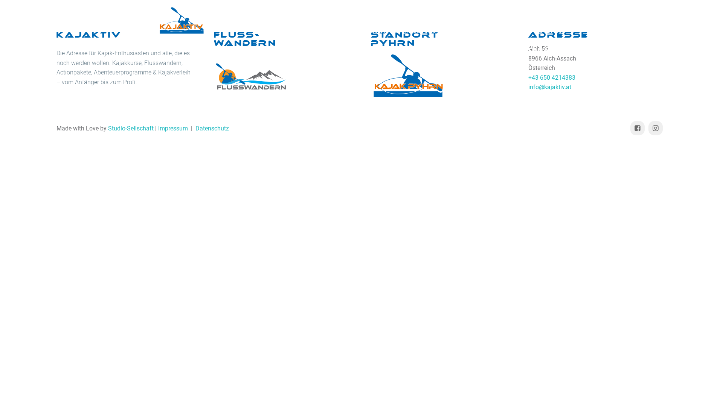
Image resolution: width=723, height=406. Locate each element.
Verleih (227, 49)
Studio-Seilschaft (131, 128)
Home (128, 49)
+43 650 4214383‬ (544, 31)
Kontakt (588, 49)
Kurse (173, 49)
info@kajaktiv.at (486, 31)
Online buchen (380, 49)
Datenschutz (212, 128)
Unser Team (524, 49)
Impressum (173, 128)
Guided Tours (294, 49)
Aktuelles (454, 49)
